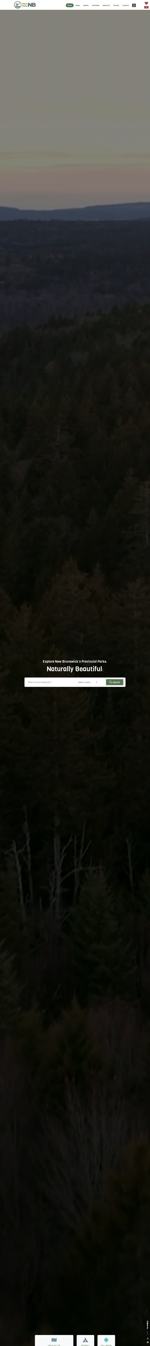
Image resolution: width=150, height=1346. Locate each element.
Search (116, 682)
